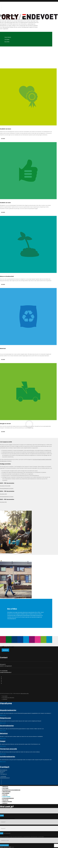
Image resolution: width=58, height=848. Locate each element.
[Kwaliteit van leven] (28, 125)
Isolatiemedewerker (7, 757)
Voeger (2, 741)
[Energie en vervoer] (28, 420)
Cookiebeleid (4, 699)
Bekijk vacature (3, 715)
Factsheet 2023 (3, 502)
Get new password (4, 845)
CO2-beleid (7, 39)
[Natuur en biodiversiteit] (28, 272)
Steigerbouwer (5, 718)
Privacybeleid (4, 696)
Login (1, 833)
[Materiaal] (28, 345)
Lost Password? (7, 833)
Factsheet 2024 (3, 494)
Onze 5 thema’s (8, 37)
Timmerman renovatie (8, 749)
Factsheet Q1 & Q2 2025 (5, 486)
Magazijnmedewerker (8, 710)
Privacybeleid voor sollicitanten (8, 697)
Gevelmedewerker (7, 726)
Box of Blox (7, 41)
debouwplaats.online (25, 693)
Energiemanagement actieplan (6, 488)
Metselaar (4, 733)
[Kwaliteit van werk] (28, 199)
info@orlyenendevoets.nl (5, 672)
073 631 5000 (4, 671)
